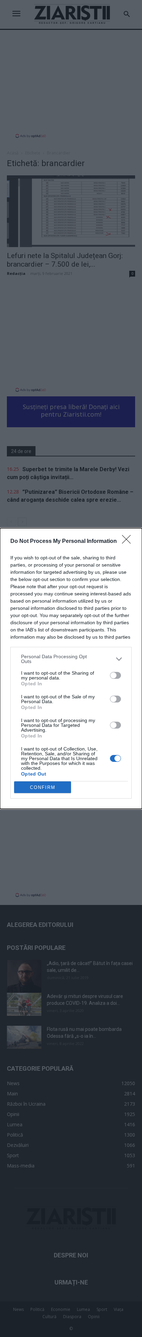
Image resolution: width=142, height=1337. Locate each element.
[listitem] (71, 659)
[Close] (128, 541)
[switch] (115, 675)
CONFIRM (42, 787)
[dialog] (71, 668)
